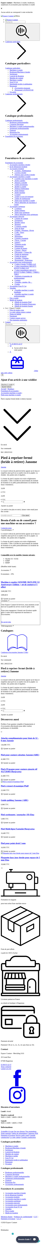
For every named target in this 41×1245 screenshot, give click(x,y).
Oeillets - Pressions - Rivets (24, 230)
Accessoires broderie (17, 169)
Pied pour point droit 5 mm (13, 843)
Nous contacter (6, 1067)
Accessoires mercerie (17, 216)
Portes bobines (19, 210)
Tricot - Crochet (20, 240)
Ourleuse (13, 130)
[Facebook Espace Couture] (17, 1086)
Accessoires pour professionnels (21, 262)
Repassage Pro (15, 132)
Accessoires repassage (22, 88)
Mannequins (19, 246)
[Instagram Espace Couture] (17, 1103)
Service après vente (22, 1135)
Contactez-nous (6, 528)
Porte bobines (19, 191)
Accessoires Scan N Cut (18, 286)
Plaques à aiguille (20, 183)
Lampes (17, 280)
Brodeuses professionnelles (19, 122)
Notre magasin (6, 1133)
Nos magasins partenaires (18, 320)
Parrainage (13, 316)
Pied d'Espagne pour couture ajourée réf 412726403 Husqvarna (19, 770)
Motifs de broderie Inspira (23, 306)
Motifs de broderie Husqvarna (25, 304)
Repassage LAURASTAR (23, 90)
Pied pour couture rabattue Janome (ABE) (20, 755)
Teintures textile (20, 244)
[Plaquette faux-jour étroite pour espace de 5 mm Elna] (20, 853)
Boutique (11, 389)
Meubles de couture (16, 78)
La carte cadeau (15, 1137)
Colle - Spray (19, 232)
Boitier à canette (20, 187)
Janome (3, 467)
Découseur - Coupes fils (23, 252)
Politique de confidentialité (23, 1217)
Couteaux (18, 208)
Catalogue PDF (32, 1133)
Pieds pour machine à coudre (24, 201)
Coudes (17, 234)
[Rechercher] (22, 32)
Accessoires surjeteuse (17, 206)
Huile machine (19, 193)
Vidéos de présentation (19, 1133)
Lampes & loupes (20, 248)
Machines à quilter (16, 80)
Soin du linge (19, 228)
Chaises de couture (21, 218)
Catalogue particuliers (12, 42)
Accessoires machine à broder (20, 165)
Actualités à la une (7, 1131)
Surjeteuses (13, 74)
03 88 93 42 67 (6, 1065)
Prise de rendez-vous (17, 310)
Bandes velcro (19, 222)
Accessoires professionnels (19, 134)
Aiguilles (13, 288)
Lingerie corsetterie (21, 238)
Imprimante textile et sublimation (21, 84)
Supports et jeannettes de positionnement (23, 277)
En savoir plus (6, 622)
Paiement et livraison (8, 1135)
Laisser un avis (6, 1069)
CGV (36, 1217)
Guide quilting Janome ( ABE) (14, 800)
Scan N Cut (14, 82)
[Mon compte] (10, 352)
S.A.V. (19, 1219)
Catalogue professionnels (14, 94)
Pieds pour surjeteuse (22, 212)
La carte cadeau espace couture (20, 312)
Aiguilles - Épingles (21, 258)
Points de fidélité (15, 314)
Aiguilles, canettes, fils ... (23, 282)
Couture (17, 195)
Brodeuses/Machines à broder (20, 72)
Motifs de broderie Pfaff (22, 302)
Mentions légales (6, 1217)
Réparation (18, 236)
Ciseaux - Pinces (20, 250)
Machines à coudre (16, 70)
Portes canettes (19, 181)
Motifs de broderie (16, 300)
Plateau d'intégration (21, 189)
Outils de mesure (20, 256)
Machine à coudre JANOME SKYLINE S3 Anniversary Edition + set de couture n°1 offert (20, 584)
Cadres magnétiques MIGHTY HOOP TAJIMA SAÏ (25, 267)
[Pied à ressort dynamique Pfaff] (12, 782)
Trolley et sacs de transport (23, 197)
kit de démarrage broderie (18, 167)
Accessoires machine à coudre (20, 177)
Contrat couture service (18, 318)
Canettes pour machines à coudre (26, 179)
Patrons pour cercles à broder (24, 175)
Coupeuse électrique (17, 124)
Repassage (13, 86)
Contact (8, 322)
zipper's (17, 242)
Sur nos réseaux (19, 1131)
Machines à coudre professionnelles (22, 126)
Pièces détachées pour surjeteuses (26, 214)
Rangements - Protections (23, 260)
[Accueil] (7, 16)
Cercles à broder (20, 173)
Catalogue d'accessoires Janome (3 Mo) (14, 652)
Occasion (13, 92)
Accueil (3, 389)
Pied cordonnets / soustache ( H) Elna (17, 814)
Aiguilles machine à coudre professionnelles (24, 295)
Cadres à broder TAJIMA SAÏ (25, 264)
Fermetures (18, 220)
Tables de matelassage (22, 199)
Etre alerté (25, 515)
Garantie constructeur (28, 1137)
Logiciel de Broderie (17, 76)
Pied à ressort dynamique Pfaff (15, 786)
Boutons (17, 224)
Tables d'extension (21, 185)
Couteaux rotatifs (20, 226)
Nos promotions (30, 1131)
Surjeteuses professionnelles (19, 128)
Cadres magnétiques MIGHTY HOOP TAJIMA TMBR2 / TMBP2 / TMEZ (27, 272)
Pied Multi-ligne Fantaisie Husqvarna (18, 829)
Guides (17, 284)
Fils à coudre (14, 298)
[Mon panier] (11, 346)
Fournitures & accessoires (14, 136)
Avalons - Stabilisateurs (22, 171)
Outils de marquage (21, 254)
